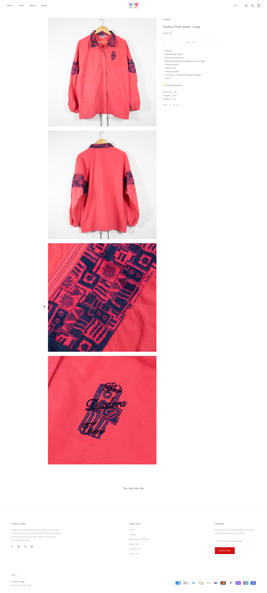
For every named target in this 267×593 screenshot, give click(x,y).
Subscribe (225, 550)
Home (132, 529)
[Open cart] (258, 5)
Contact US (135, 548)
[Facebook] (170, 105)
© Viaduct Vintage (17, 581)
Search (132, 534)
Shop (21, 5)
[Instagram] (25, 546)
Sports (44, 5)
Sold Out (191, 42)
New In (10, 5)
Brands (33, 5)
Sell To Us (134, 553)
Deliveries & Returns (139, 539)
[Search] (252, 5)
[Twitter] (174, 105)
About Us (134, 544)
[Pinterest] (177, 105)
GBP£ (235, 5)
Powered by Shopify (21, 585)
